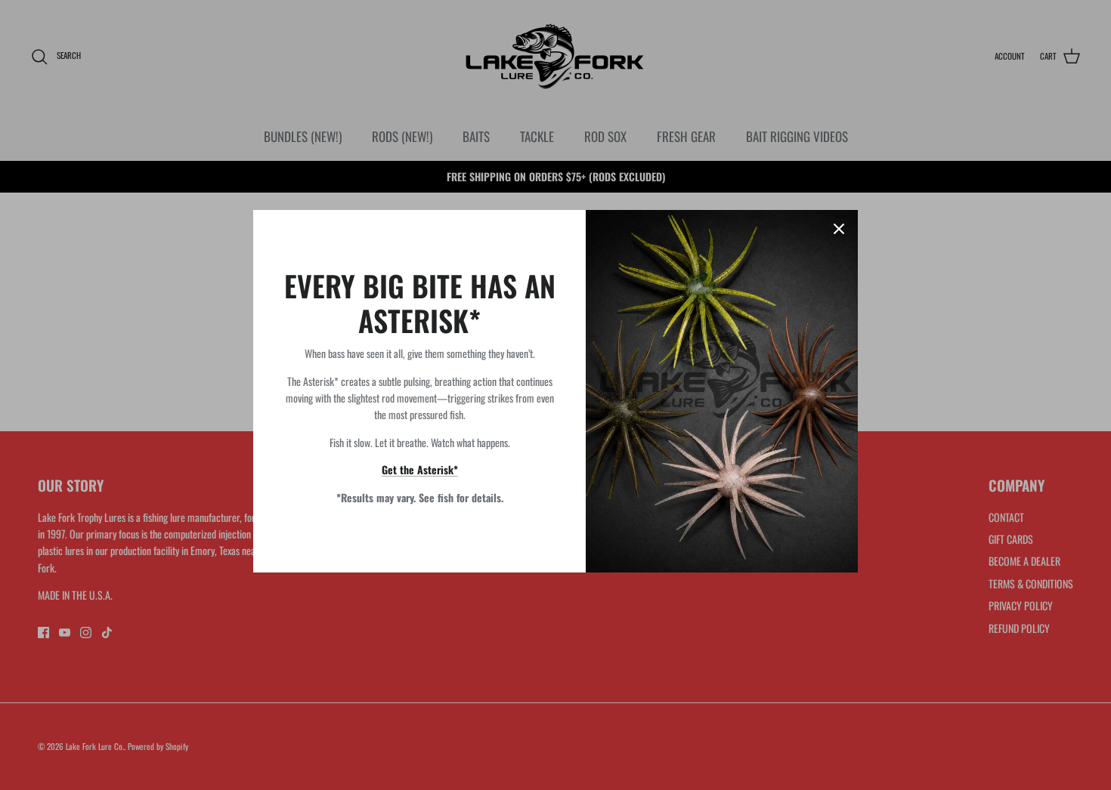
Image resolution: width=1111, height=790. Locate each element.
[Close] (839, 228)
